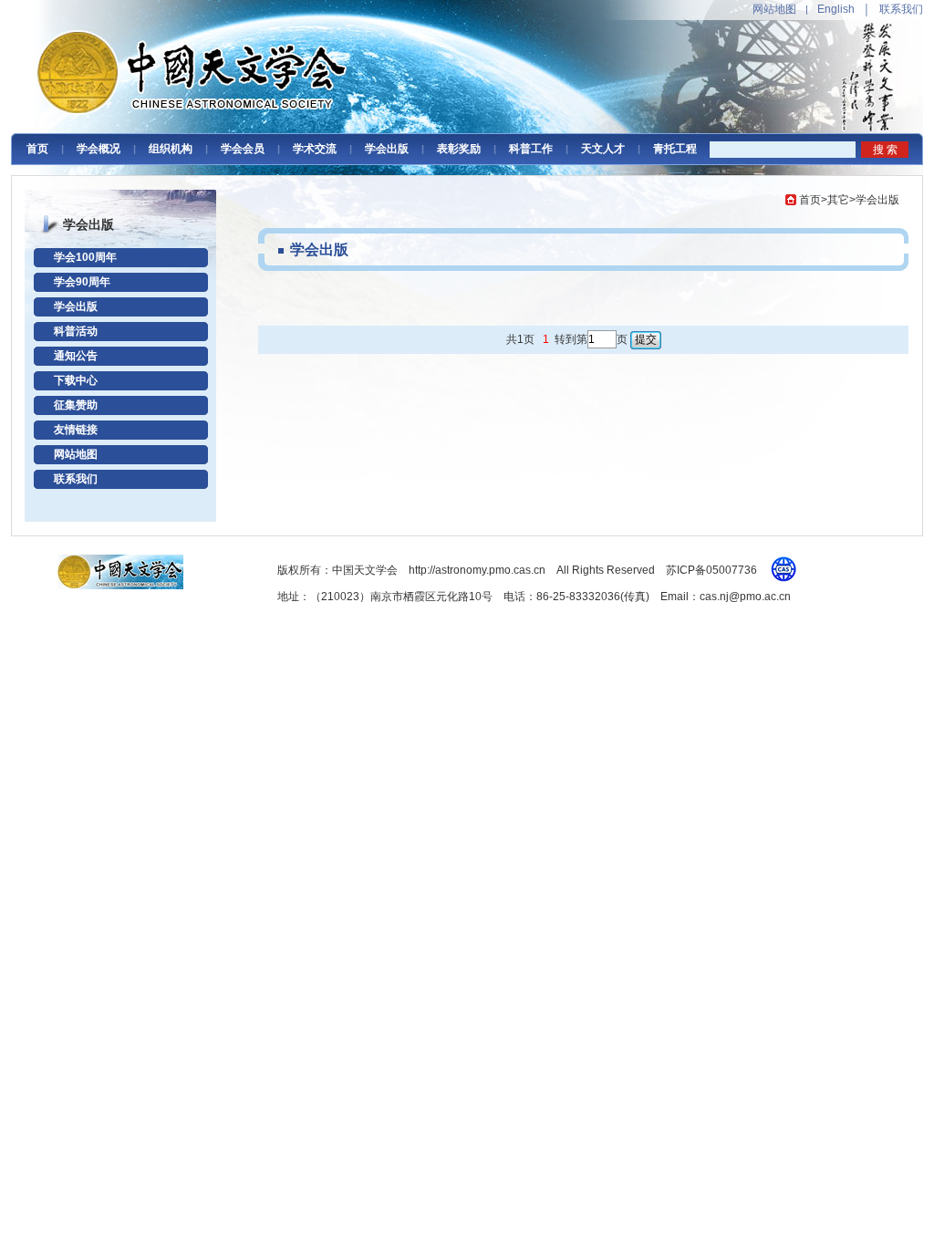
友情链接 (76, 429)
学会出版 (387, 148)
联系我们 (901, 9)
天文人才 (603, 148)
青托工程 (675, 148)
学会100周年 (85, 257)
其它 (838, 199)
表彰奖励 (459, 148)
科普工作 (531, 148)
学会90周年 (82, 281)
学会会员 (243, 148)
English (836, 9)
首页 (37, 148)
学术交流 (315, 148)
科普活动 (76, 331)
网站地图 (774, 9)
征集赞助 (76, 405)
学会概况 (98, 148)
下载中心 (76, 380)
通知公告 (76, 355)
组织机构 (170, 148)
